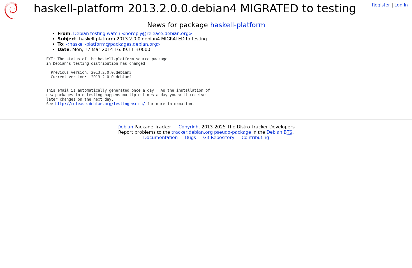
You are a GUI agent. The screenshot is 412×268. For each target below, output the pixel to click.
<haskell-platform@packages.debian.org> (113, 44)
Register (381, 5)
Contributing (255, 137)
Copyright (189, 127)
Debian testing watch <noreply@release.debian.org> (132, 33)
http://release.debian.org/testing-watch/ (100, 103)
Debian (125, 127)
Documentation (160, 137)
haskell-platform (237, 25)
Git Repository (218, 137)
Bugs (190, 137)
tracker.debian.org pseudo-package (211, 132)
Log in (401, 5)
